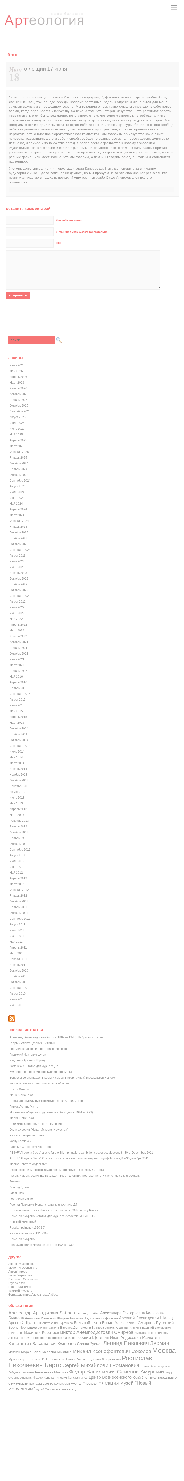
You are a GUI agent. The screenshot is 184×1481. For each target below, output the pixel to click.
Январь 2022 (18, 636)
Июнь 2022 (17, 613)
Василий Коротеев (41, 1332)
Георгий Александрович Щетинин (32, 1043)
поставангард (66, 1389)
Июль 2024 (17, 492)
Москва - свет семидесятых (28, 1164)
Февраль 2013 (19, 820)
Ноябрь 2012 (18, 838)
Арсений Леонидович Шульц (146, 1318)
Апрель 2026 (18, 377)
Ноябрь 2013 (18, 774)
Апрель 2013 (18, 809)
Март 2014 (17, 763)
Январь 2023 (18, 573)
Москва (164, 1350)
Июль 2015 (17, 705)
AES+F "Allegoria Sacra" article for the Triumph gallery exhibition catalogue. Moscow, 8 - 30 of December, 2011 (81, 1152)
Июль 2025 (17, 423)
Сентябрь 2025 (20, 411)
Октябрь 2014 (19, 740)
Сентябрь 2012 (20, 849)
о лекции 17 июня (45, 69)
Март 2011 (17, 953)
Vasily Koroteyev (20, 1141)
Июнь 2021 (17, 659)
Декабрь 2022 (19, 578)
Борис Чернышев (20, 1275)
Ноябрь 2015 (18, 688)
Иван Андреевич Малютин (135, 1337)
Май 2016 (16, 676)
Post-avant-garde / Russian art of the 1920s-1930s (42, 1245)
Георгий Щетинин (92, 1337)
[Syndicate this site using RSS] (11, 1021)
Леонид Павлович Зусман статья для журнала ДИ (43, 1204)
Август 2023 (18, 555)
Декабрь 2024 (19, 463)
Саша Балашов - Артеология (44, 24)
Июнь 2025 (17, 428)
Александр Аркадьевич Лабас (40, 1312)
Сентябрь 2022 (20, 596)
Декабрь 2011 (19, 901)
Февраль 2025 (19, 451)
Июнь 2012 (17, 867)
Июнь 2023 (17, 567)
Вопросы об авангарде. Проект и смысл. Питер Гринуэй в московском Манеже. (63, 1077)
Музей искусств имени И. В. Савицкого (36, 1359)
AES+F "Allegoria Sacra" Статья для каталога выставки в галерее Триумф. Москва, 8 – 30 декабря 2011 (79, 1158)
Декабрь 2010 (19, 970)
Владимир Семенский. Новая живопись (36, 1124)
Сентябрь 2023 (20, 549)
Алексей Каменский (23, 1222)
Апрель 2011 (18, 947)
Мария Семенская (22, 1118)
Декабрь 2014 (19, 728)
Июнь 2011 (17, 936)
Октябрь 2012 (19, 843)
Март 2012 (17, 884)
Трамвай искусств (20, 1290)
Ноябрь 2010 (18, 976)
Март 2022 (17, 630)
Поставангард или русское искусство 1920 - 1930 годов (47, 1100)
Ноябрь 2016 (18, 671)
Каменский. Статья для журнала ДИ (34, 1066)
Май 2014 (16, 757)
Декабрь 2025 (19, 394)
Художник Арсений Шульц (27, 1060)
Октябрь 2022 (19, 590)
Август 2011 (17, 924)
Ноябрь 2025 (18, 400)
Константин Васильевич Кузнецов (42, 1343)
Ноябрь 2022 (18, 584)
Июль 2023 (17, 561)
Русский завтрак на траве (27, 1135)
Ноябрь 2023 (18, 538)
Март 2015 (17, 722)
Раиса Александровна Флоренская (93, 1359)
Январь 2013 (18, 826)
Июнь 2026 (17, 365)
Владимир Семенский (23, 1279)
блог (12, 54)
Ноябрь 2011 (18, 907)
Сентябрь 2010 (20, 988)
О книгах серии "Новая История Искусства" (39, 1129)
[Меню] (174, 7)
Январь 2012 (18, 895)
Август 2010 (18, 993)
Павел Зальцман (19, 1287)
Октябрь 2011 (19, 913)
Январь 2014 (18, 769)
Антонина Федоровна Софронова (94, 1318)
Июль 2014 (17, 751)
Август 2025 (18, 417)
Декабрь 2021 (19, 642)
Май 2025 (16, 434)
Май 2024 (16, 503)
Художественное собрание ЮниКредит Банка (41, 1072)
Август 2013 (18, 792)
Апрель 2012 (18, 878)
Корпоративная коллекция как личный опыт (39, 1083)
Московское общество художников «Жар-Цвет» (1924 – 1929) (51, 1112)
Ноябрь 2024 (18, 469)
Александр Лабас (86, 1313)
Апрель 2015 (18, 717)
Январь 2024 (18, 526)
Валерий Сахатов (48, 1327)
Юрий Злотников (144, 1377)
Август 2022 (18, 601)
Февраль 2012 (19, 890)
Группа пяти (16, 1283)
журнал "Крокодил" (86, 1383)
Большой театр (87, 1323)
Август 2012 (18, 855)
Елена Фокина (19, 1089)
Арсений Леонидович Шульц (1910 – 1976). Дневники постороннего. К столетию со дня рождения (76, 1175)
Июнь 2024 (17, 498)
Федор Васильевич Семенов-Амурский (116, 1372)
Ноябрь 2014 (18, 734)
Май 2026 (16, 371)
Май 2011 (16, 941)
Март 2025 (17, 446)
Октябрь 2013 (19, 780)
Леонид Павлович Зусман (136, 1343)
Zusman (15, 1181)
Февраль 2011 (19, 959)
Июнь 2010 (17, 1005)
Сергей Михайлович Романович (100, 1365)
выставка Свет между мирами (49, 1383)
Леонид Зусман (20, 1187)
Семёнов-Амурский (23, 1239)
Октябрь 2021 (19, 653)
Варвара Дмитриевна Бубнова (82, 1327)
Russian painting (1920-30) (27, 1227)
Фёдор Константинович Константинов (60, 1377)
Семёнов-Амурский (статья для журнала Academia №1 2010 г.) (52, 1216)
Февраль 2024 (19, 521)
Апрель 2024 (18, 509)
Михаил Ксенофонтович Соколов (112, 1351)
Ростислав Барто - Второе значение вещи (38, 1049)
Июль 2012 (17, 861)
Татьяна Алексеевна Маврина (44, 1372)
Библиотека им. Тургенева (55, 1323)
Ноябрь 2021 (18, 647)
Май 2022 (16, 619)
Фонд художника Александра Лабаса (33, 1294)
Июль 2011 (17, 930)
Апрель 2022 (18, 624)
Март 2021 (17, 665)
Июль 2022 (17, 607)
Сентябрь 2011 (20, 918)
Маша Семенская (22, 1095)
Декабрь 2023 (19, 532)
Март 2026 (17, 382)
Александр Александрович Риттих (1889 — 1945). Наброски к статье (56, 1037)
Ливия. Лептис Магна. (24, 1106)
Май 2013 (16, 803)
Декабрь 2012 (19, 832)
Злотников (17, 1193)
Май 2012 (16, 872)
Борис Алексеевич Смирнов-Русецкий (138, 1323)
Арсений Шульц (22, 1323)
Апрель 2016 (18, 682)
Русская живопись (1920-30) (29, 1233)
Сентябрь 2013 (20, 786)
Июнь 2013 (17, 797)
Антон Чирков (17, 1271)
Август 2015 (18, 699)
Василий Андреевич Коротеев (30, 1147)
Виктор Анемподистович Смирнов (96, 1332)
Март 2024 (17, 515)
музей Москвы (45, 1389)
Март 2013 (17, 815)
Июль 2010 (17, 999)
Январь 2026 (18, 388)
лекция (110, 1383)
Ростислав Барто (21, 1198)
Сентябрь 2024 (20, 480)
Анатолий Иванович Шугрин (29, 1054)
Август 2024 (18, 486)
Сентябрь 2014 (20, 745)
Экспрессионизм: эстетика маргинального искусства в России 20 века (57, 1170)
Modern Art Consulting (22, 1267)
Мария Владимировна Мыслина (46, 1352)
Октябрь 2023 (19, 544)
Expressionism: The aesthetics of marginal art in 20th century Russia (54, 1210)
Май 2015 (16, 711)
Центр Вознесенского (110, 1377)
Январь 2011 (18, 965)
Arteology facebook (21, 1264)
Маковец (14, 1351)
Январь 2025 (18, 457)
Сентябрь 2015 (20, 694)
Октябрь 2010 (19, 982)
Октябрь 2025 (19, 405)
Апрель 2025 (18, 440)
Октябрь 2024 (19, 475)
